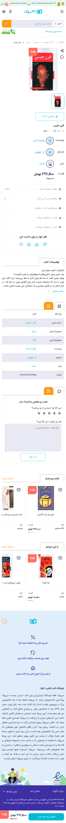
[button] (6, 509)
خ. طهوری (40, 152)
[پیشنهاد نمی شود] (45, 245)
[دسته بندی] (62, 11)
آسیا (27, 42)
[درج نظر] (62, 57)
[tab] (59, 306)
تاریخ (37, 42)
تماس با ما (35, 791)
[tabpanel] (33, 344)
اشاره (42, 164)
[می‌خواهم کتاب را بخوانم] (29, 245)
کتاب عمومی (49, 42)
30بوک (61, 42)
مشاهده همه (7, 479)
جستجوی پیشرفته (53, 31)
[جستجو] (6, 24)
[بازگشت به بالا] (4, 621)
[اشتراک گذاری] (62, 51)
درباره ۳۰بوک (58, 791)
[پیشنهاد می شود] (37, 245)
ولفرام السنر (39, 140)
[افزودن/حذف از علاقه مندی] (60, 489)
